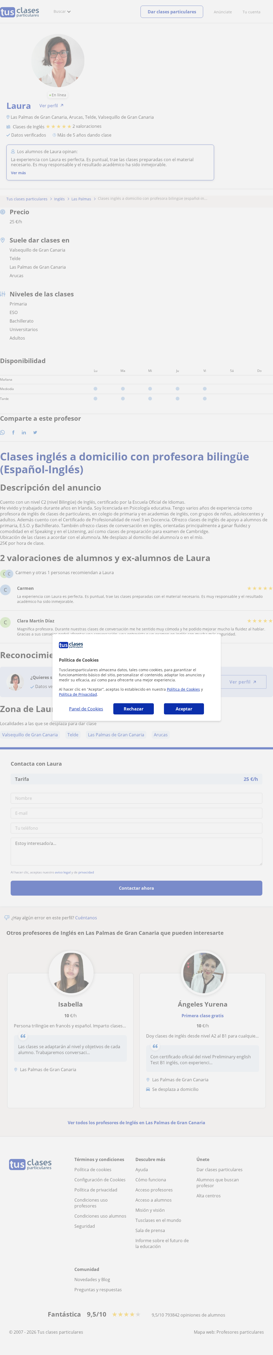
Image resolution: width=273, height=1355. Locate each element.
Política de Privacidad (78, 694)
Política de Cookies (183, 689)
